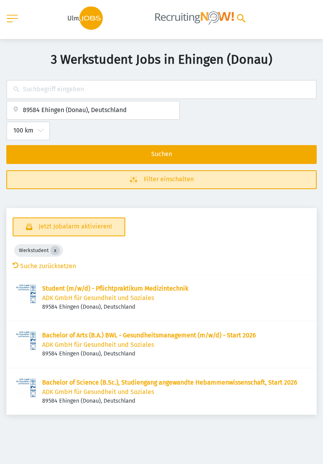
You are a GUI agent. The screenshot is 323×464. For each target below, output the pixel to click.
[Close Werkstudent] (55, 250)
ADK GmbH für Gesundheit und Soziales (98, 298)
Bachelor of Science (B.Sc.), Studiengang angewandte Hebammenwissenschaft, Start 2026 (169, 382)
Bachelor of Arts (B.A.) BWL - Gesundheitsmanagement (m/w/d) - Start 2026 (149, 335)
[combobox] (161, 89)
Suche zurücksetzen (48, 266)
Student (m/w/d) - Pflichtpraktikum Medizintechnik (115, 288)
